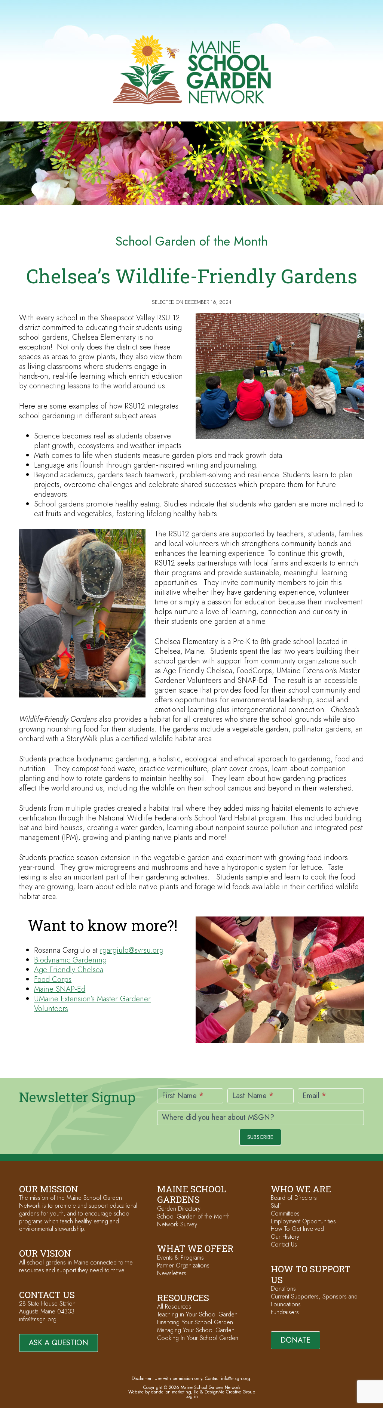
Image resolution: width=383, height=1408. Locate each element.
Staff (276, 1205)
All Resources (174, 1306)
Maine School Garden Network (191, 69)
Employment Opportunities (303, 1221)
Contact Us (284, 1244)
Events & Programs (180, 1257)
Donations (283, 1288)
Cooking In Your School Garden (197, 1338)
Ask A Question (58, 1342)
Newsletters (171, 1273)
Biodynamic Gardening (70, 960)
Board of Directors (294, 1197)
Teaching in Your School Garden (197, 1314)
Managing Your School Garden (196, 1330)
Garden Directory (178, 1208)
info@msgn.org (37, 1319)
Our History (285, 1236)
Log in (192, 1396)
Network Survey (177, 1224)
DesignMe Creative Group (230, 1392)
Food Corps (52, 979)
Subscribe (260, 1137)
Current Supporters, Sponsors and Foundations (314, 1300)
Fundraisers (285, 1312)
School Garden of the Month (193, 1216)
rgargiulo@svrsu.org (131, 950)
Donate (295, 1340)
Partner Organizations (183, 1265)
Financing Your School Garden (195, 1322)
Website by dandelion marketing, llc (163, 1392)
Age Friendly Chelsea (68, 969)
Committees (285, 1213)
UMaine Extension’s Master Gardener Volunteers (92, 1003)
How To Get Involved (297, 1228)
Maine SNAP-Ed (59, 989)
